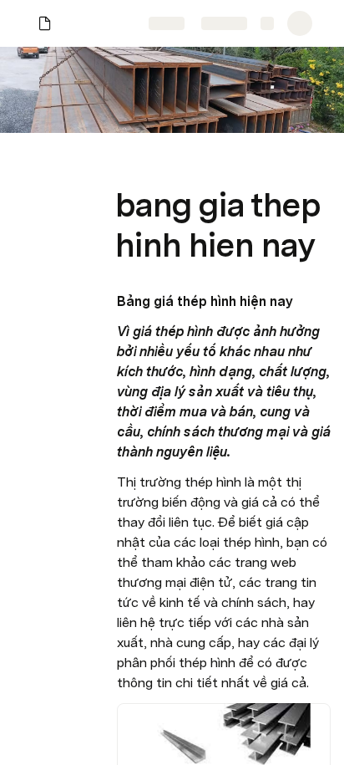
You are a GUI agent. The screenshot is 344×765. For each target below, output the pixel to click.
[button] (126, 168)
